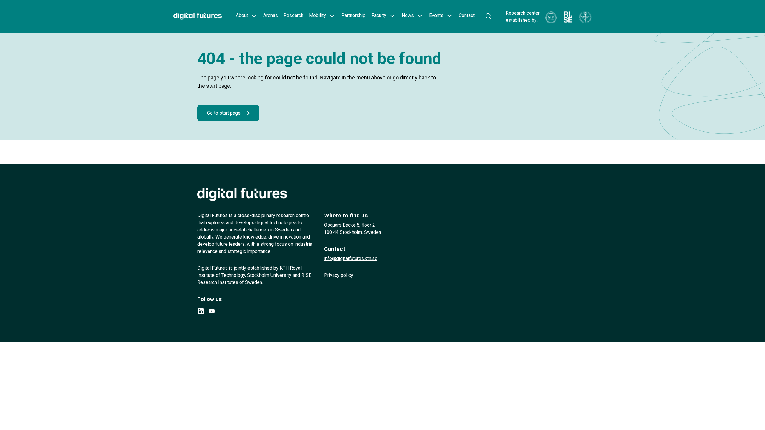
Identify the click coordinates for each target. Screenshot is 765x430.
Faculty (378, 15)
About (242, 15)
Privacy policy (338, 275)
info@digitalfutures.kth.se (350, 258)
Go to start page (224, 113)
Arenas (270, 15)
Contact (467, 15)
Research (293, 15)
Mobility (317, 15)
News (408, 15)
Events (436, 15)
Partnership (353, 15)
